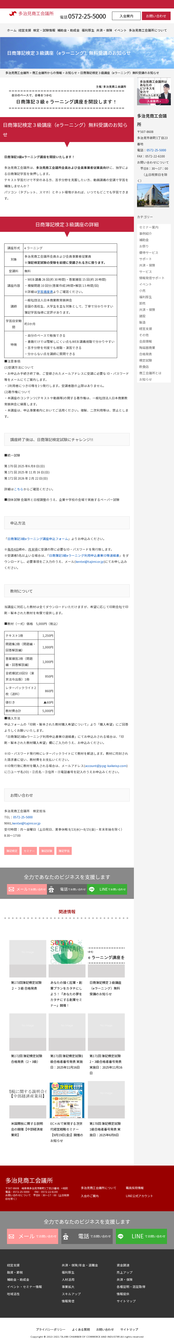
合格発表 (145, 354)
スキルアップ (73, 1294)
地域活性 (13, 1294)
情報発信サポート (152, 278)
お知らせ (145, 379)
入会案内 (126, 15)
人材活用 (68, 1279)
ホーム (12, 30)
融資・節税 (15, 1272)
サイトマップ (126, 1301)
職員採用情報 (135, 1188)
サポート (145, 259)
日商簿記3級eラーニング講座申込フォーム (37, 538)
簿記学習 (64, 851)
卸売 (142, 303)
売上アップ (125, 1272)
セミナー (29, 851)
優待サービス (148, 252)
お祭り (144, 246)
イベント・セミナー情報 (24, 1286)
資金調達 (125, 1265)
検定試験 (145, 360)
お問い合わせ (156, 15)
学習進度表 (45, 291)
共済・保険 (104, 30)
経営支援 (24, 30)
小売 (142, 290)
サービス (145, 271)
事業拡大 (68, 1286)
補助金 (144, 240)
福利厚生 (88, 30)
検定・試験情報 (44, 30)
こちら (18, 489)
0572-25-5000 (23, 817)
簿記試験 (46, 851)
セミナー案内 (148, 227)
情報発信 (68, 1301)
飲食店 (144, 366)
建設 (142, 316)
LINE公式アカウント (139, 1196)
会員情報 (145, 341)
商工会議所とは (150, 373)
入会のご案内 (90, 1196)
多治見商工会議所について (148, 30)
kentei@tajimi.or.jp (90, 561)
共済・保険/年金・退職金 (80, 1265)
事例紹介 (145, 233)
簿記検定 (11, 851)
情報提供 (123, 1294)
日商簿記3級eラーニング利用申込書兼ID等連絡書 (84, 555)
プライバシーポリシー (51, 1329)
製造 (142, 322)
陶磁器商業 (147, 347)
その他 (144, 335)
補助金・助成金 (68, 30)
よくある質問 (81, 1329)
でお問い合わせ (31, 889)
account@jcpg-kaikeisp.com (105, 765)
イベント (120, 30)
